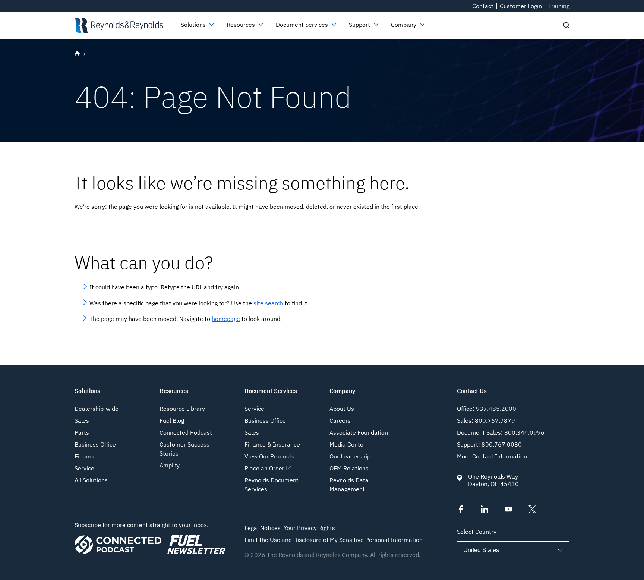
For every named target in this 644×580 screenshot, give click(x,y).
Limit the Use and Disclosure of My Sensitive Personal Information (333, 539)
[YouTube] (508, 510)
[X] (532, 510)
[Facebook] (460, 510)
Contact (482, 6)
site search (268, 303)
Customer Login (521, 6)
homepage (226, 318)
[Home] (119, 25)
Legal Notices (262, 528)
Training (558, 6)
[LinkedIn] (484, 510)
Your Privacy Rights (309, 528)
